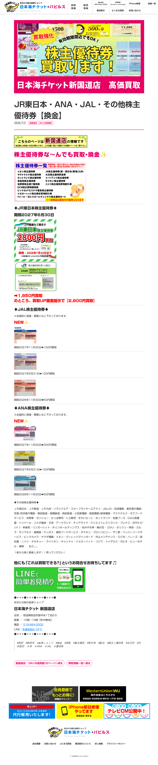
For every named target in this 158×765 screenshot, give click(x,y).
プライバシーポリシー (116, 743)
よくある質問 (118, 10)
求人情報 (99, 743)
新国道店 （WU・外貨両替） (41, 123)
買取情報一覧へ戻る (79, 663)
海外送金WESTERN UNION (100, 3)
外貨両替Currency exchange (117, 3)
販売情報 (85, 7)
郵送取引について (83, 743)
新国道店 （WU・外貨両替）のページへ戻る (39, 663)
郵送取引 (101, 10)
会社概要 (36, 743)
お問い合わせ (135, 10)
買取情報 (73, 7)
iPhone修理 (134, 4)
